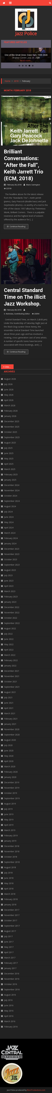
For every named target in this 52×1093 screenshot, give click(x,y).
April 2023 (8, 586)
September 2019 (12, 798)
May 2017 (8, 947)
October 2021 (10, 681)
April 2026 (8, 400)
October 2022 (10, 617)
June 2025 (8, 453)
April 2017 (8, 952)
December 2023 (11, 548)
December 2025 (11, 421)
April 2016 (8, 1016)
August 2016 (10, 994)
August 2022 (10, 628)
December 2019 (11, 782)
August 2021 (10, 692)
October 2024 (10, 495)
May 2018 (8, 883)
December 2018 (11, 846)
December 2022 (11, 607)
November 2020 (11, 729)
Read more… (26, 60)
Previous (4, 54)
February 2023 (11, 596)
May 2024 (8, 522)
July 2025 (8, 448)
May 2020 (8, 755)
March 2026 (9, 405)
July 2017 (8, 936)
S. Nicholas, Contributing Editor (17, 314)
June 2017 (8, 941)
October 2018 (10, 856)
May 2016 (8, 1010)
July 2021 (8, 697)
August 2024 (10, 506)
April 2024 (8, 527)
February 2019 (11, 835)
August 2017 (10, 931)
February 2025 (11, 474)
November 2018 (11, 851)
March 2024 (9, 533)
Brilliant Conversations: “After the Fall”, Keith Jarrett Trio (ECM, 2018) (23, 165)
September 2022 (12, 623)
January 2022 (10, 665)
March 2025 (9, 469)
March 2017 (9, 957)
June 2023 (8, 580)
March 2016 (9, 1021)
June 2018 (8, 878)
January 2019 (10, 840)
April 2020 (8, 761)
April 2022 (8, 649)
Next (47, 54)
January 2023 (10, 602)
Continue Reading (17, 226)
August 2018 (10, 867)
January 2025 (10, 479)
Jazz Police (26, 33)
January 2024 (10, 543)
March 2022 (9, 655)
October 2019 (10, 793)
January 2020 (10, 777)
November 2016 (11, 978)
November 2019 (11, 787)
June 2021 (8, 702)
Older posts (9, 366)
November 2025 (11, 426)
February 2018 (11, 899)
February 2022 (11, 660)
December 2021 (11, 671)
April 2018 (8, 888)
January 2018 (10, 904)
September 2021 (12, 686)
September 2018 (12, 862)
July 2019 (8, 809)
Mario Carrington (33, 185)
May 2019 (8, 819)
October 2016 (10, 984)
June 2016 (8, 1005)
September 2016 (12, 989)
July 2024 (8, 511)
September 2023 (12, 564)
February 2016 (11, 1026)
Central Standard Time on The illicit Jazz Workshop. (24, 297)
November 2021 (11, 676)
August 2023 (10, 570)
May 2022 (8, 644)
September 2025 (12, 437)
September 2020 (12, 734)
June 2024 (8, 517)
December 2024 (11, 485)
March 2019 (9, 830)
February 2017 (11, 963)
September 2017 (12, 925)
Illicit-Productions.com (36, 1090)
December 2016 (11, 973)
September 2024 (12, 501)
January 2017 (10, 968)
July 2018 (8, 872)
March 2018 (9, 894)
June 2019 (8, 814)
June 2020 (8, 750)
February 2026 (11, 410)
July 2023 (8, 575)
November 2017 (11, 915)
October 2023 (10, 559)
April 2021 (8, 708)
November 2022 (11, 612)
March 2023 (9, 591)
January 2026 (10, 416)
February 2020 (11, 771)
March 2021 (9, 713)
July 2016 (8, 1000)
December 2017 (11, 909)
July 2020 (8, 745)
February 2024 (11, 538)
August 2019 (10, 803)
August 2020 (10, 740)
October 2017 (10, 920)
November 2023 (11, 554)
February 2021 (11, 718)
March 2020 (9, 766)
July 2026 (8, 384)
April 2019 (8, 825)
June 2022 (8, 639)
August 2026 (10, 379)
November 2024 (11, 490)
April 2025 (8, 463)
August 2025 (10, 442)
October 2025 (10, 432)
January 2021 (10, 724)
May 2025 (8, 458)
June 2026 (8, 389)
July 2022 (8, 633)
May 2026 (8, 394)
